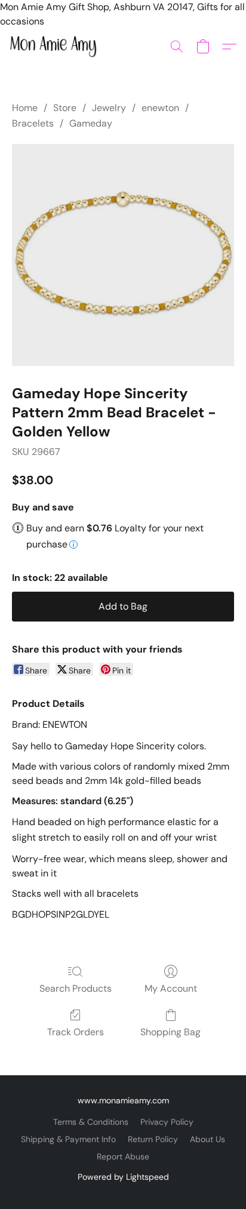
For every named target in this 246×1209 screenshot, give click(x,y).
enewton (160, 107)
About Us (207, 1139)
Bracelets (33, 123)
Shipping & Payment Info (68, 1139)
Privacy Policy (166, 1121)
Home (25, 107)
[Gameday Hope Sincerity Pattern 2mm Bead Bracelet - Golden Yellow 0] (123, 255)
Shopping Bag (170, 1032)
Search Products (75, 988)
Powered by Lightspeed (123, 1176)
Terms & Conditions (90, 1121)
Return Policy (153, 1139)
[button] (56, 46)
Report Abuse (123, 1156)
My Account (170, 988)
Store (64, 107)
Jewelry (109, 107)
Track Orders (75, 1032)
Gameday (90, 123)
